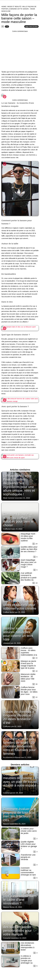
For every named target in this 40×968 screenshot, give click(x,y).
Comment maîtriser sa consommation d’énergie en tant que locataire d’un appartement (29, 873)
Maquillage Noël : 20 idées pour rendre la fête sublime (28, 537)
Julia (26, 26)
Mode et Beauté (14, 6)
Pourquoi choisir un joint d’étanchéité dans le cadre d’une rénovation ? (20, 897)
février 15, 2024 (16, 907)
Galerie (20, 96)
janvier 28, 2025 (16, 793)
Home (3, 6)
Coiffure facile (8, 612)
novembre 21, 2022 (22, 498)
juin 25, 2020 (20, 612)
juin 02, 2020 (16, 726)
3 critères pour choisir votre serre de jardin (29, 831)
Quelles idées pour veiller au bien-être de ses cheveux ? (29, 549)
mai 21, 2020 (26, 757)
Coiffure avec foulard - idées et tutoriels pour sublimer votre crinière (19, 604)
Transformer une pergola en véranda (28, 857)
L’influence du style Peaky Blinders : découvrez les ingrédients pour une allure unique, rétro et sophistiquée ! (19, 485)
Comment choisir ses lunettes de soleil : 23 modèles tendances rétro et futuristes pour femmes (19, 746)
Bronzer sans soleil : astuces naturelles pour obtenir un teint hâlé (18, 633)
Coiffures (6, 529)
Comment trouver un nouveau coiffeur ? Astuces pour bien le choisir (18, 519)
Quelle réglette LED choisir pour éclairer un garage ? (29, 845)
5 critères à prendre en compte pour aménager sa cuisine (26, 960)
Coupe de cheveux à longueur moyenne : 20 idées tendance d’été (18, 717)
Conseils (6, 938)
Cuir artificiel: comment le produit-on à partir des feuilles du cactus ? (29, 577)
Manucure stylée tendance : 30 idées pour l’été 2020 (28, 677)
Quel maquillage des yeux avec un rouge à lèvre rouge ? (28, 563)
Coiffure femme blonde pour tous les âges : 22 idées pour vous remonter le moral (29, 692)
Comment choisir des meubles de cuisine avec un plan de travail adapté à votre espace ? (20, 781)
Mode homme (8, 498)
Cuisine (6, 793)
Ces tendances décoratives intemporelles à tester (27, 946)
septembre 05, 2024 (17, 824)
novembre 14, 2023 (18, 938)
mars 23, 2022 (16, 529)
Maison (6, 824)
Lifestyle (6, 643)
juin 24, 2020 (16, 643)
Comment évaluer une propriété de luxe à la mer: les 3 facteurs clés (19, 814)
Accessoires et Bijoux (11, 757)
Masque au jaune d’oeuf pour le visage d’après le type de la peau (28, 664)
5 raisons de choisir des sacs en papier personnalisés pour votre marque (17, 928)
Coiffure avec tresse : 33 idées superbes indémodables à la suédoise (29, 652)
